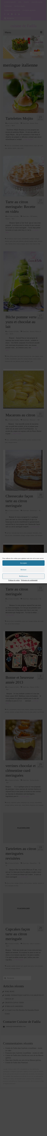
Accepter (23, 563)
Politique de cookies (14, 580)
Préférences (23, 576)
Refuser (23, 570)
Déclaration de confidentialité (29, 580)
